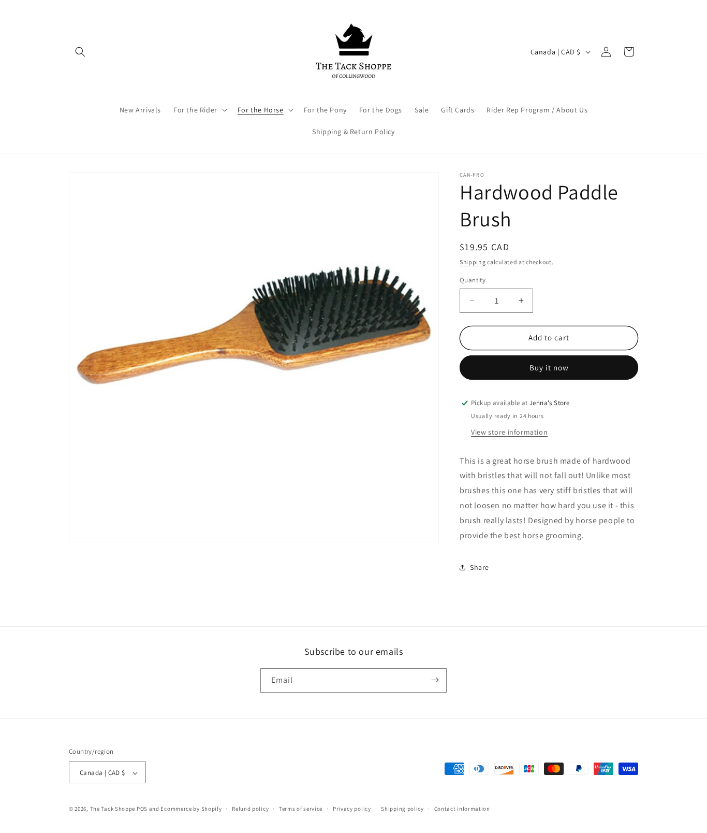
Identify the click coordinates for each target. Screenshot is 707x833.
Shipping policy (402, 808)
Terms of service (300, 808)
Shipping (473, 262)
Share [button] (479, 567)
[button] (80, 51)
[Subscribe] (434, 680)
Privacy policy (352, 808)
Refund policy (250, 808)
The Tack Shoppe (113, 809)
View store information (509, 432)
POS (142, 809)
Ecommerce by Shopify (191, 809)
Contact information (462, 808)
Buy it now (549, 367)
